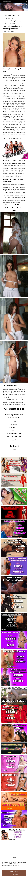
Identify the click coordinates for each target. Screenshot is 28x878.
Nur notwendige (14, 871)
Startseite (11, 31)
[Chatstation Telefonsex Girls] (14, 7)
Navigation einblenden (6, 1)
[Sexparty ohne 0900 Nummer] (14, 149)
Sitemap (14, 857)
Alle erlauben (14, 874)
